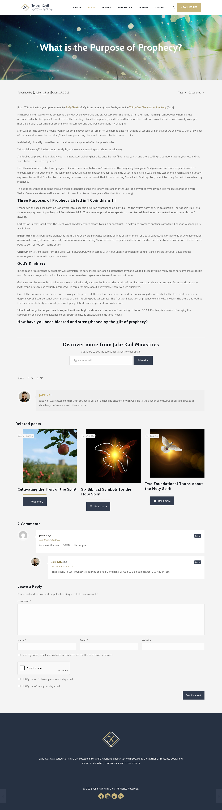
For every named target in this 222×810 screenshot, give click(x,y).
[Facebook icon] (101, 796)
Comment (24, 601)
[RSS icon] (121, 796)
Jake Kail (41, 92)
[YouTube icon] (114, 796)
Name (22, 640)
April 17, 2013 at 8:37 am (49, 540)
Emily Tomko (72, 107)
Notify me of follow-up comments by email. (48, 679)
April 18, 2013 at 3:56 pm (62, 566)
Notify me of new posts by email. (41, 686)
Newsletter (189, 7)
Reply (197, 536)
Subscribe (143, 360)
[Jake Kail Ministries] (37, 7)
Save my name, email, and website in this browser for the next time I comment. (68, 655)
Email (84, 640)
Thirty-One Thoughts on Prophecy (147, 107)
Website (146, 640)
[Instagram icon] (107, 796)
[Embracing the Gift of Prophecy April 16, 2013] (3, 796)
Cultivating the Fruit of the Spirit (47, 489)
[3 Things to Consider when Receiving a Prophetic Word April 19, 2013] (219, 796)
